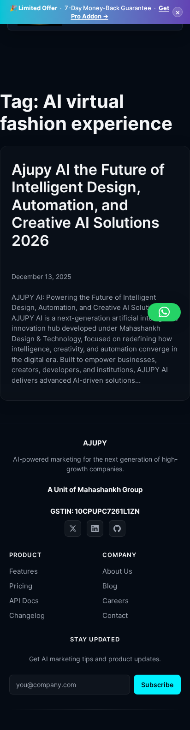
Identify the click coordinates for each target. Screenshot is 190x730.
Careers (115, 600)
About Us (117, 571)
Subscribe (157, 684)
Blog (109, 586)
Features (23, 571)
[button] (164, 312)
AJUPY (95, 443)
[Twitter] (73, 528)
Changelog (27, 615)
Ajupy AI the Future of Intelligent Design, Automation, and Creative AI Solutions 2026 (88, 205)
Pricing (20, 586)
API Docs (24, 600)
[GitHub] (117, 528)
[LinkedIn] (95, 528)
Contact (115, 615)
